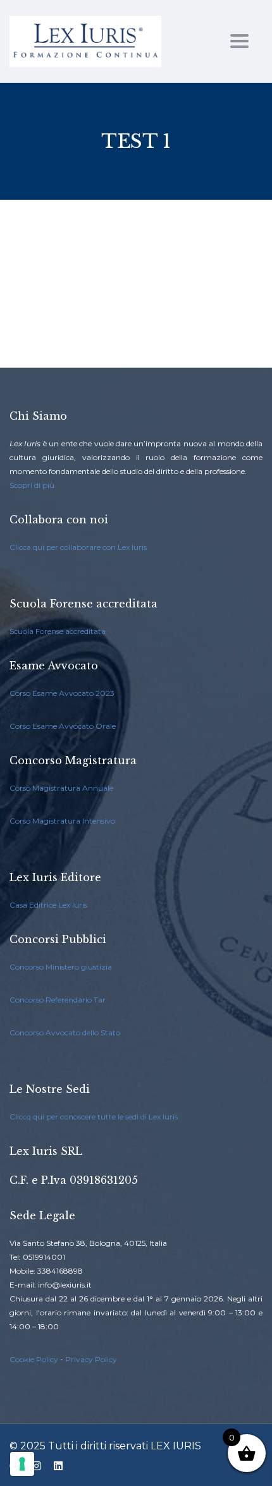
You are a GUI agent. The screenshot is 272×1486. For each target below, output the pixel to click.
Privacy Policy (91, 1359)
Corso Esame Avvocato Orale (62, 726)
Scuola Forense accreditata (57, 631)
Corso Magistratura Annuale (61, 788)
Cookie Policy (33, 1359)
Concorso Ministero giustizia (60, 966)
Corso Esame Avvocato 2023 (61, 693)
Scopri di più (31, 485)
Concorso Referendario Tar (57, 999)
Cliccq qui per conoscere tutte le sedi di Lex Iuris (93, 1116)
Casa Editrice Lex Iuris (48, 905)
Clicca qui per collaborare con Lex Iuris (78, 547)
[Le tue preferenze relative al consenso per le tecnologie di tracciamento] (22, 1464)
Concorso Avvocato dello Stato (64, 1032)
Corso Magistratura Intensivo (62, 820)
